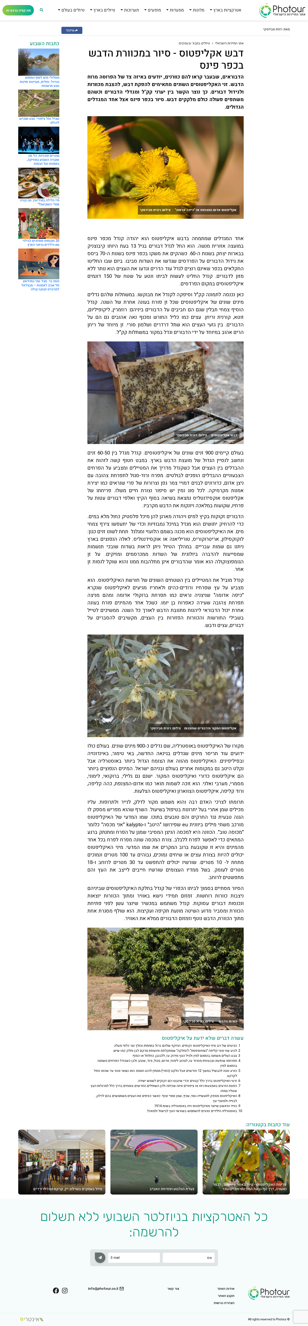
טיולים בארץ (104, 10)
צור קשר (173, 1289)
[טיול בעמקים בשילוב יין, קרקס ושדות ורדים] (61, 1161)
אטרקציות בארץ (227, 10)
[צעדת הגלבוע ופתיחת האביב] (154, 1161)
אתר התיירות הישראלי (229, 43)
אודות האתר (225, 1289)
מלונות (198, 10)
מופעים (154, 10)
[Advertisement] (273, 103)
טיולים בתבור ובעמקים (194, 43)
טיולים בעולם (72, 10)
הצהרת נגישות (224, 1303)
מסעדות (177, 10)
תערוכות (131, 10)
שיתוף (70, 30)
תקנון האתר (226, 1296)
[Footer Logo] (269, 1293)
